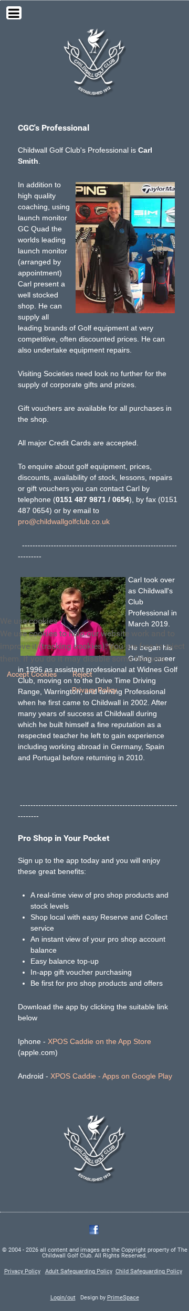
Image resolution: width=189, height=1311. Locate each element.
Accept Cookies (32, 674)
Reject (82, 674)
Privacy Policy (94, 690)
